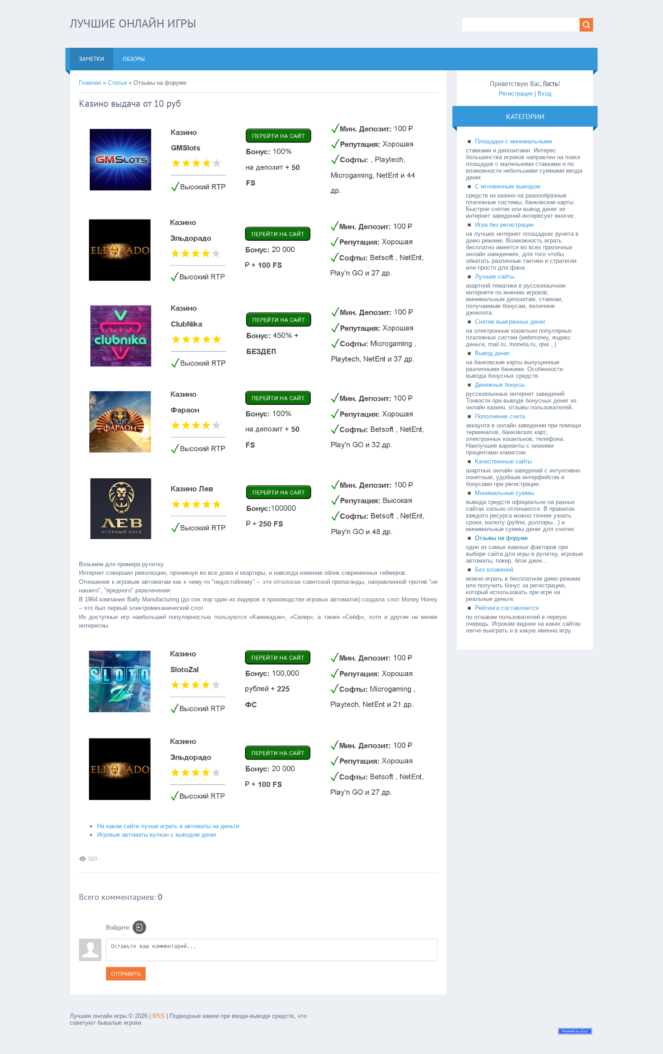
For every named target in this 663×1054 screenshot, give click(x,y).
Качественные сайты (503, 461)
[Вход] (139, 927)
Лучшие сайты (494, 276)
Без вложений (494, 569)
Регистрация (516, 93)
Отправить (126, 973)
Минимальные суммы (504, 493)
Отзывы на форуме (501, 538)
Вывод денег (492, 353)
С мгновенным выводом (507, 186)
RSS (158, 1016)
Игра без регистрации (504, 224)
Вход (545, 93)
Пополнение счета (500, 416)
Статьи (117, 82)
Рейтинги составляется (507, 608)
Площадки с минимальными (513, 141)
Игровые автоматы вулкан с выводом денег (157, 834)
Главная (90, 82)
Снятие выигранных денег (510, 321)
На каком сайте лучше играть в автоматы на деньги (168, 826)
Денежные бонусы (500, 384)
